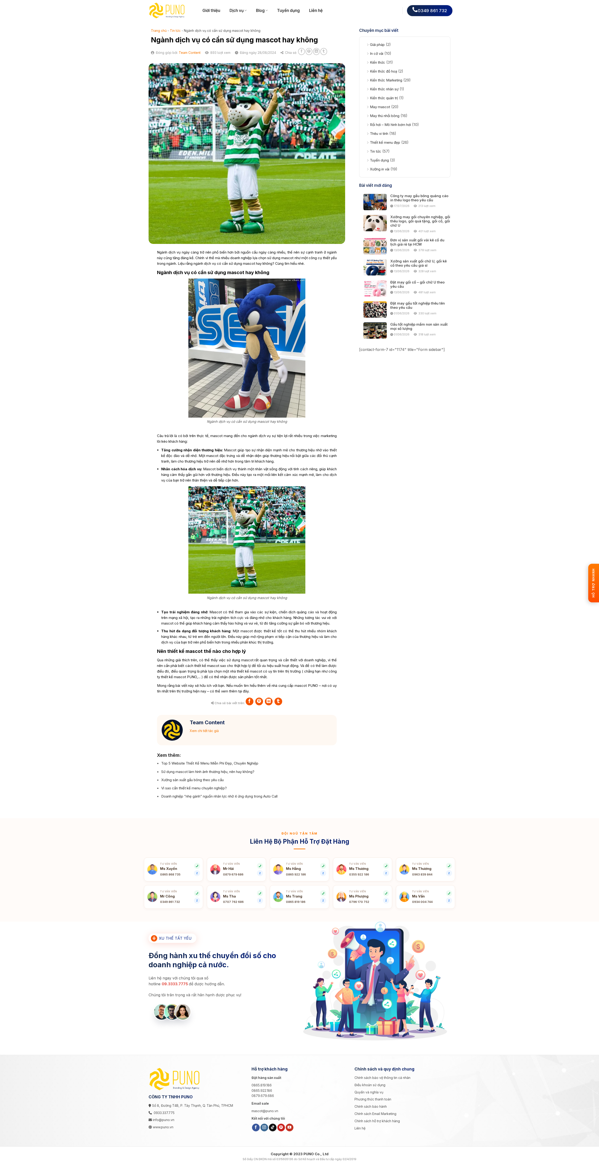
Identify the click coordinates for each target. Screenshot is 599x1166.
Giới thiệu (211, 10)
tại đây (243, 691)
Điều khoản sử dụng (369, 1085)
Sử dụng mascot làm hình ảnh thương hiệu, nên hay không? (207, 771)
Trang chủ (159, 31)
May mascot (380, 107)
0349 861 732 (170, 902)
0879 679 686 (233, 874)
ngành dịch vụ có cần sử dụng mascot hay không (233, 263)
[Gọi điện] (323, 866)
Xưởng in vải (379, 169)
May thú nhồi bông (384, 116)
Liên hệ (316, 10)
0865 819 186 (295, 902)
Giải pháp (377, 44)
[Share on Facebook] (301, 51)
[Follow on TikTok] (273, 1128)
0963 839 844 (422, 874)
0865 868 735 (170, 874)
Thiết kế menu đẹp (385, 142)
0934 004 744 (422, 902)
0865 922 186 (296, 874)
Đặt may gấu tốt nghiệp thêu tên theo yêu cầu (417, 305)
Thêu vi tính (379, 133)
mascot (287, 258)
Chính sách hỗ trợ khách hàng (377, 1121)
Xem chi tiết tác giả (204, 731)
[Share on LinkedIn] (316, 51)
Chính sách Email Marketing (375, 1114)
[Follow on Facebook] (256, 1128)
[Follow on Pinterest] (281, 1128)
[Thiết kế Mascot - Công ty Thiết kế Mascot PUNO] (172, 10)
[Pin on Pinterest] (309, 51)
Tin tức (175, 31)
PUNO (192, 677)
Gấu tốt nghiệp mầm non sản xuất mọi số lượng (419, 326)
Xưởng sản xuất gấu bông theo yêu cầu (192, 780)
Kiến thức (377, 62)
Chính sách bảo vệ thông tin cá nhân (382, 1078)
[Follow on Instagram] (264, 1128)
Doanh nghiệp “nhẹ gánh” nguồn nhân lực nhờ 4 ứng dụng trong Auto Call (219, 796)
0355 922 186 (359, 874)
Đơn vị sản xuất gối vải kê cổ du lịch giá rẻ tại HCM (417, 242)
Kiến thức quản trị (384, 98)
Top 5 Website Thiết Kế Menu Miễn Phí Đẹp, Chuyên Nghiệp (209, 763)
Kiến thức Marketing (386, 80)
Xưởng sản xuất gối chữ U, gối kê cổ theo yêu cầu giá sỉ (418, 263)
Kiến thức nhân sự (384, 89)
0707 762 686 (233, 902)
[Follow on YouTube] (289, 1128)
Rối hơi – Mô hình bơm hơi (390, 124)
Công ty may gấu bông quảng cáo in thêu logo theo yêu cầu (419, 198)
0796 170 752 (359, 902)
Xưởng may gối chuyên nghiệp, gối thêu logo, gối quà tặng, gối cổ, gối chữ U (420, 221)
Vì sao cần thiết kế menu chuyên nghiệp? (194, 788)
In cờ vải (376, 53)
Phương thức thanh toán (372, 1099)
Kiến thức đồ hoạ (383, 71)
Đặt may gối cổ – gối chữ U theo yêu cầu (417, 284)
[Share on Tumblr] (323, 51)
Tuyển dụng (288, 10)
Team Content (190, 53)
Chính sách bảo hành (370, 1106)
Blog (260, 10)
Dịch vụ (237, 10)
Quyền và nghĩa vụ (368, 1092)
